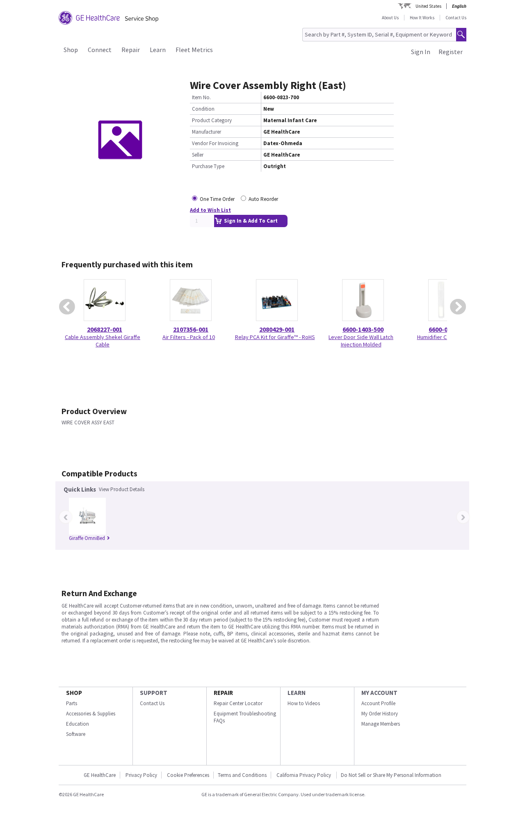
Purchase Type (208, 166)
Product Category (212, 120)
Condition (203, 108)
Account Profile (378, 703)
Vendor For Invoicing (215, 143)
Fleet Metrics (194, 50)
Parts (71, 703)
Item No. (201, 97)
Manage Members (380, 723)
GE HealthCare (100, 775)
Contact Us (455, 17)
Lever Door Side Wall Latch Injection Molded (361, 340)
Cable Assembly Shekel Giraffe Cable (102, 340)
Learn (158, 50)
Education (77, 723)
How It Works (422, 17)
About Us (390, 17)
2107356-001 (190, 329)
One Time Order (217, 199)
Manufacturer (206, 131)
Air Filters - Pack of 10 (188, 337)
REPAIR (223, 693)
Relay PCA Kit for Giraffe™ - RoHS (275, 337)
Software (75, 734)
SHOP (74, 693)
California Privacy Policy (304, 775)
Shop (71, 50)
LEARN (297, 693)
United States (428, 6)
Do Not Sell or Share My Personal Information (391, 775)
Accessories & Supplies (90, 713)
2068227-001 (104, 329)
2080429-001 (276, 329)
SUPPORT (153, 693)
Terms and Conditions (242, 775)
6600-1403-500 (362, 329)
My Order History (379, 713)
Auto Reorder (263, 199)
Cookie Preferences (188, 775)
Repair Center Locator (238, 703)
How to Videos (304, 703)
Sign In (420, 52)
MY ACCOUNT (379, 693)
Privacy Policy (141, 775)
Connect (100, 50)
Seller (197, 154)
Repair (130, 50)
